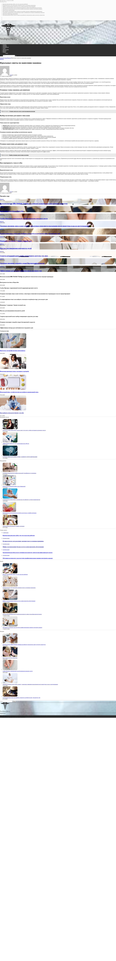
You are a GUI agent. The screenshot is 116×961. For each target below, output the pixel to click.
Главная (4, 44)
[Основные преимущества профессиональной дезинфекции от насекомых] (10, 471)
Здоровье (5, 46)
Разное (4, 52)
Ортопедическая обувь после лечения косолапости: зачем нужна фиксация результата (22, 7)
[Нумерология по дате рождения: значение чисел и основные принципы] (10, 586)
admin (11, 75)
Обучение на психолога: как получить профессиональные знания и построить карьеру (22, 8)
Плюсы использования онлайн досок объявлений (14, 486)
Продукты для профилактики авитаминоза (12, 351)
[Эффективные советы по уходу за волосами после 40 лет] (10, 442)
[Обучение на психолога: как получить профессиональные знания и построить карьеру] (10, 626)
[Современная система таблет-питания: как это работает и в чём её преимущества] (10, 498)
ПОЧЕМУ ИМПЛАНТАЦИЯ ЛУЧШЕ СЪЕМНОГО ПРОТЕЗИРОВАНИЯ (20, 457)
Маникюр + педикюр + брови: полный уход (16, 241)
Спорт (4, 48)
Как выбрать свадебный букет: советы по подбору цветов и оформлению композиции (22, 11)
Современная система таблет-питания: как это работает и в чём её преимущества (21, 499)
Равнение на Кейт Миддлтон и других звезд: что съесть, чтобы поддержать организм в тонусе (24, 430)
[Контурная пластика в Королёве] (10, 656)
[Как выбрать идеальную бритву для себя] (13, 410)
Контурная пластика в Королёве (12, 211)
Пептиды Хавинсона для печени (10, 13)
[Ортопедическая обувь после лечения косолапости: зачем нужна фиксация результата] (10, 612)
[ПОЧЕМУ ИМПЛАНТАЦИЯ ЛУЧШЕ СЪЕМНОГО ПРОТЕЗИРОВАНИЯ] (10, 455)
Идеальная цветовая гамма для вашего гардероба (14, 371)
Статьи (5, 58)
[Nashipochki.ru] (8, 40)
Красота (4, 50)
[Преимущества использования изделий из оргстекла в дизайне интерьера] (9, 511)
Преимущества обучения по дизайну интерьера (13, 526)
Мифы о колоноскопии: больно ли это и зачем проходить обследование (19, 6)
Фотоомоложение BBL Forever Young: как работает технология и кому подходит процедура (24, 15)
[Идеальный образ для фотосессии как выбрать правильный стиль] (13, 389)
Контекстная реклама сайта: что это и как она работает (15, 4)
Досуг (6, 53)
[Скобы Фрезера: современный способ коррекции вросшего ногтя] (10, 669)
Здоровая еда (6, 47)
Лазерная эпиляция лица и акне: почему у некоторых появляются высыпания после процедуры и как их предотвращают (44, 226)
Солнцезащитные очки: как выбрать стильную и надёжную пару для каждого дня (30, 233)
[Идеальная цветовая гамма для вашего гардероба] (13, 368)
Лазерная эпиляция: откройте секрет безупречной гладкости (22, 263)
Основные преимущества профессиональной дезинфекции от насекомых (19, 473)
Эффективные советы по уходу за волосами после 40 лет (16, 443)
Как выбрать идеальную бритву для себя (12, 413)
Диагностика (6, 49)
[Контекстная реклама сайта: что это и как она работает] (10, 573)
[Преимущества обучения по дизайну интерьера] (10, 524)
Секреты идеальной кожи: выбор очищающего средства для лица (24, 256)
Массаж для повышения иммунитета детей (16, 248)
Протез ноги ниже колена (8, 10)
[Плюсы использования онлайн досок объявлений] (9, 484)
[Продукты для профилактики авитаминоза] (13, 347)
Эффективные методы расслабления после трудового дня (21, 271)
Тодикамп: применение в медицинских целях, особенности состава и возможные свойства (23, 12)
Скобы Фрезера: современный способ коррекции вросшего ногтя (24, 218)
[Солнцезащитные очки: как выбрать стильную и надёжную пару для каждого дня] (10, 696)
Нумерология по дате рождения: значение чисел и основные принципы (19, 5)
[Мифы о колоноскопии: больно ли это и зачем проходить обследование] (10, 599)
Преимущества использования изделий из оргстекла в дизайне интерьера (19, 513)
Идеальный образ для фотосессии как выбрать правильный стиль (19, 392)
